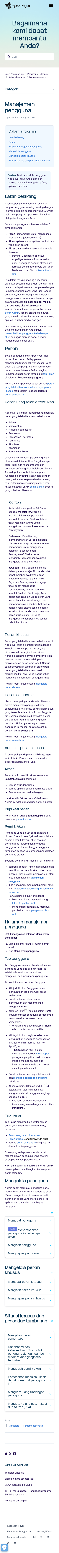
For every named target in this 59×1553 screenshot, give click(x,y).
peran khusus (23, 819)
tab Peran (48, 373)
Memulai (44, 74)
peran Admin (12, 312)
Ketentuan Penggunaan (19, 1531)
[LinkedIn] (14, 1453)
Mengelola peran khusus (22, 155)
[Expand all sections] (52, 1212)
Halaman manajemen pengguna (25, 146)
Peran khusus (15, 1138)
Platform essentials (33, 1425)
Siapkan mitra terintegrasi (19, 1478)
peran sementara (14, 394)
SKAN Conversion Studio (19, 1484)
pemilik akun (37, 486)
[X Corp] (10, 1453)
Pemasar (31, 74)
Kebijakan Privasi (16, 1525)
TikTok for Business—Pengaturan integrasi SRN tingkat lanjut (28, 1492)
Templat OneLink (14, 1472)
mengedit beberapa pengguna (30, 1077)
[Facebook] (6, 1453)
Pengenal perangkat (16, 1500)
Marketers (14, 1425)
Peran (12, 142)
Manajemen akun (37, 77)
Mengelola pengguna (20, 151)
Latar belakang (16, 137)
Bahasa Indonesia (16, 1537)
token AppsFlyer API (23, 903)
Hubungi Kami (44, 1531)
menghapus (42, 1053)
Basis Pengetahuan (14, 74)
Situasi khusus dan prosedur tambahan (29, 160)
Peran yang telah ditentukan (24, 1135)
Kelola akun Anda (17, 77)
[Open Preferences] (4, 1547)
